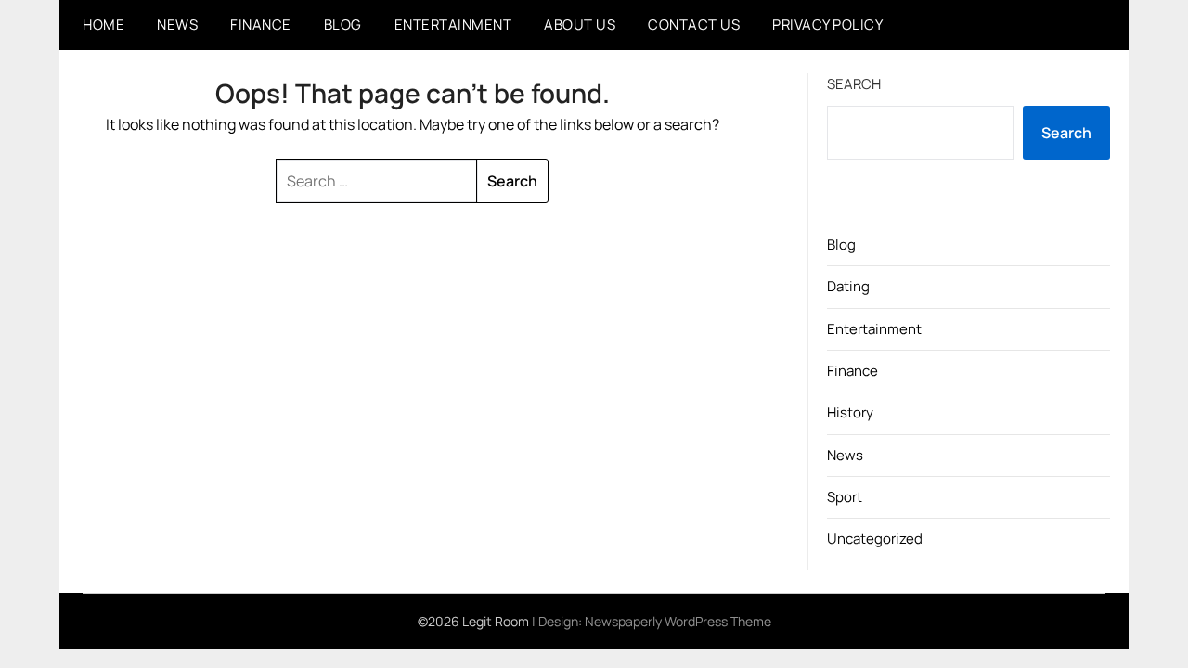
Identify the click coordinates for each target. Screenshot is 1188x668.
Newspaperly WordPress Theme (678, 621)
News (177, 24)
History (850, 412)
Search (854, 84)
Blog (343, 24)
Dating (848, 286)
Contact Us (694, 24)
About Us (579, 24)
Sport (844, 497)
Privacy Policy (827, 24)
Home (103, 24)
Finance (260, 24)
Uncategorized (875, 538)
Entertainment (453, 24)
